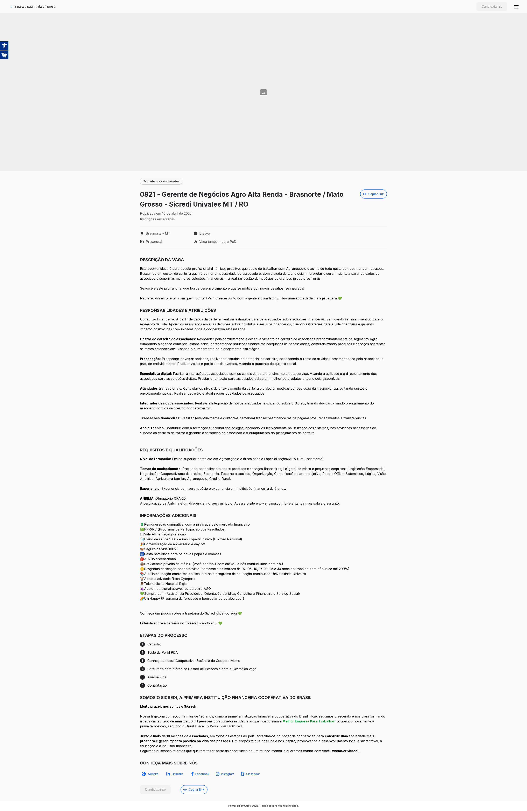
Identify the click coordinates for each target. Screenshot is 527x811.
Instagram (227, 774)
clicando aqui (226, 613)
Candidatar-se (492, 6)
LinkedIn (177, 774)
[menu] (516, 7)
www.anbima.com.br (272, 503)
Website (153, 774)
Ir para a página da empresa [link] (34, 6)
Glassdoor (253, 774)
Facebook (202, 774)
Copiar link (376, 194)
